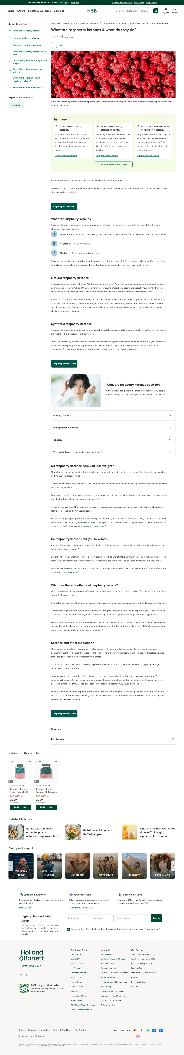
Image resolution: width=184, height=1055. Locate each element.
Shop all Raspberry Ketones (113, 164)
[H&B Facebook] (26, 975)
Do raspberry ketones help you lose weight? (30, 62)
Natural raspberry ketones (26, 38)
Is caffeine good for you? (93, 526)
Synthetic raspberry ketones (27, 45)
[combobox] (133, 11)
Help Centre (151, 2)
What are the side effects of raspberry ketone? (26, 79)
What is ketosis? (70, 572)
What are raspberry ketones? (27, 30)
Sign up (156, 918)
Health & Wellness (39, 10)
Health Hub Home (60, 23)
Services (59, 10)
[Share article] (61, 45)
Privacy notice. (152, 929)
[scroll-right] (173, 866)
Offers (21, 10)
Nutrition (16, 105)
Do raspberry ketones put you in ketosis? (28, 70)
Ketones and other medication (27, 87)
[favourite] (29, 762)
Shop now (75, 2)
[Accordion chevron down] (170, 416)
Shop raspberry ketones (64, 206)
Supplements (110, 23)
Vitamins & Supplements (86, 23)
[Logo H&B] (92, 12)
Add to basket (20, 807)
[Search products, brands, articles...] (156, 11)
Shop (11, 10)
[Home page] (92, 11)
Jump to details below (66, 155)
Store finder (139, 2)
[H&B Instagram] (20, 975)
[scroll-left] (10, 866)
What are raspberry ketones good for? (29, 53)
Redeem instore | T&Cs (122, 2)
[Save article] (54, 45)
